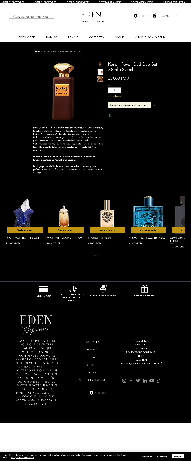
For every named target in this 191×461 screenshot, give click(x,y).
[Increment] (119, 90)
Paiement (141, 344)
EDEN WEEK (92, 342)
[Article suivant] (189, 223)
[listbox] (170, 16)
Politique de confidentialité (141, 363)
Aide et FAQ (141, 341)
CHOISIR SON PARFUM (92, 380)
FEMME (92, 357)
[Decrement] (110, 90)
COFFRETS (92, 365)
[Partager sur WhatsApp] (110, 115)
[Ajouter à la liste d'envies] (155, 105)
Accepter (178, 456)
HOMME (92, 349)
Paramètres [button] (147, 456)
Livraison (141, 348)
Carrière (141, 360)
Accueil (36, 51)
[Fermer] (187, 456)
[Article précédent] (1, 223)
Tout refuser (162, 456)
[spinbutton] (114, 90)
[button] (155, 15)
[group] (95, 223)
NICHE (92, 372)
